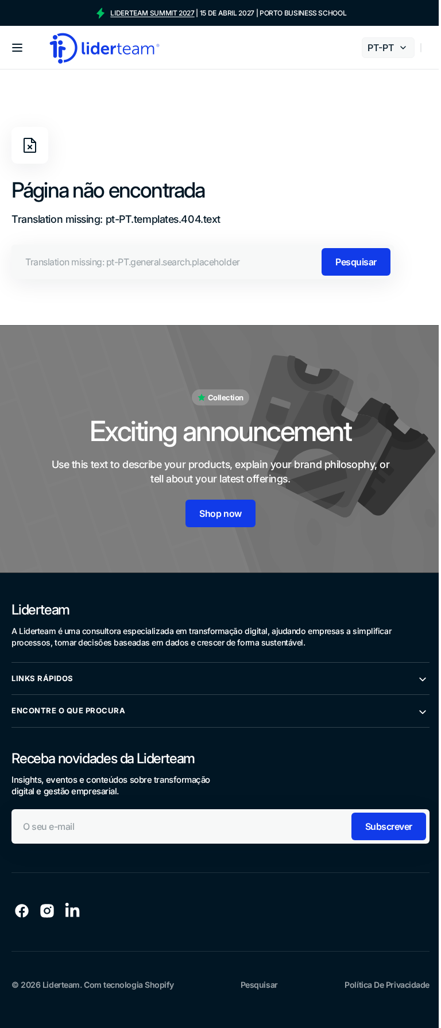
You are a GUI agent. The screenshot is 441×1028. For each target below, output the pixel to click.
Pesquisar (356, 262)
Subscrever (380, 822)
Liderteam (61, 980)
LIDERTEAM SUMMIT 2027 (152, 13)
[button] (17, 47)
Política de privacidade (378, 980)
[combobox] (202, 262)
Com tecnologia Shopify (128, 980)
